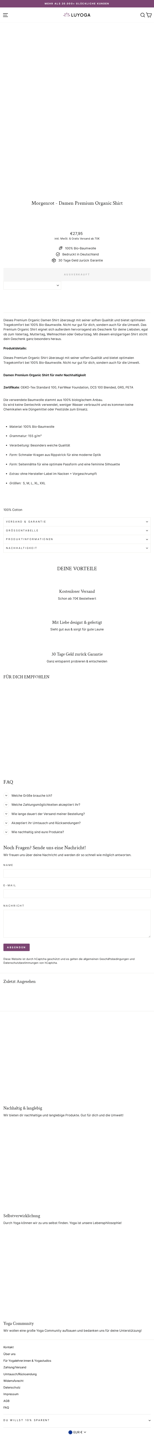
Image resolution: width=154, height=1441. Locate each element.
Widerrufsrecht (13, 1380)
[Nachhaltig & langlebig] (77, 1060)
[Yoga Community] (77, 1276)
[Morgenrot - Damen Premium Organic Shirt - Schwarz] (5, 765)
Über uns (9, 1354)
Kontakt (8, 1347)
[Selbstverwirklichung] (77, 1168)
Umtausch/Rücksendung (20, 1374)
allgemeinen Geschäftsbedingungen (106, 959)
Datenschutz (11, 1387)
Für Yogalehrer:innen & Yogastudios (27, 1360)
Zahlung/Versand (14, 1367)
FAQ (6, 1407)
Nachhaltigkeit (21, 548)
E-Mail (9, 885)
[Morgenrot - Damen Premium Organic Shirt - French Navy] (14, 765)
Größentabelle (22, 530)
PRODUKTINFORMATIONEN (29, 539)
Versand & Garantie (26, 521)
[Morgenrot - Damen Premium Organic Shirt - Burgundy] (10, 765)
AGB (6, 1401)
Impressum (11, 1394)
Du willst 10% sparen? (26, 1420)
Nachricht (14, 905)
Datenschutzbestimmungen (20, 962)
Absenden (16, 947)
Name (8, 865)
